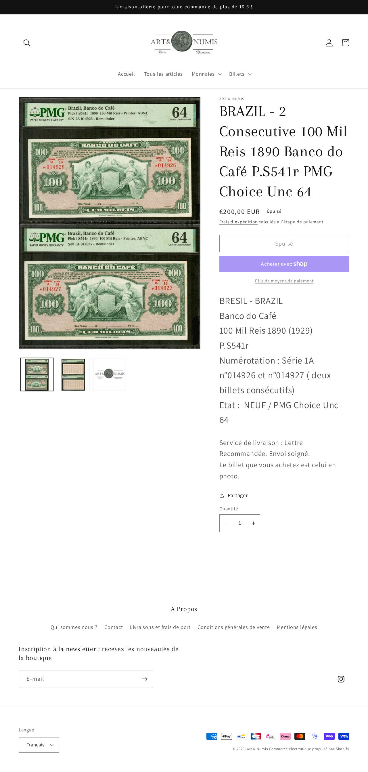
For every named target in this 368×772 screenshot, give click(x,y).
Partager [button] (238, 495)
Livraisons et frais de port (160, 626)
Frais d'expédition (238, 222)
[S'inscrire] (145, 679)
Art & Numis (257, 748)
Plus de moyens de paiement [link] (284, 281)
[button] (27, 43)
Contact (113, 626)
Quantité (228, 508)
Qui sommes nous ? (74, 626)
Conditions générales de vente (234, 626)
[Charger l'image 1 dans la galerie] (37, 374)
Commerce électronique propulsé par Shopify (309, 748)
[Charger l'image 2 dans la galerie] (73, 374)
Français (35, 744)
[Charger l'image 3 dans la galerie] (109, 374)
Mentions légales (297, 626)
